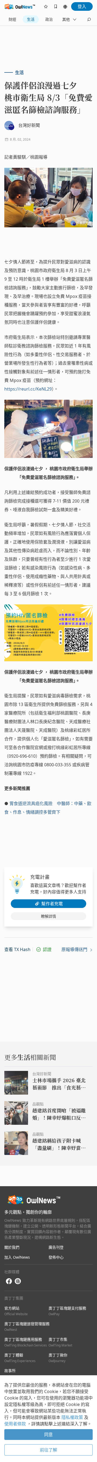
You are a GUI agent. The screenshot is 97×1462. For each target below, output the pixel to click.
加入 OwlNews (17, 1257)
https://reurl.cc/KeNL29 (28, 389)
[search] (89, 19)
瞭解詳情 (48, 916)
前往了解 (48, 1450)
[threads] (18, 1281)
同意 (48, 1434)
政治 (49, 19)
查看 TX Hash (17, 949)
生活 (30, 19)
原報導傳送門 (74, 949)
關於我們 (11, 1247)
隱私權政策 (72, 1417)
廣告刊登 (56, 1247)
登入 (82, 6)
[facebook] (8, 1281)
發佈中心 (56, 1257)
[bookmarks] (55, 6)
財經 (12, 19)
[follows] (46, 6)
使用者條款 (15, 1424)
